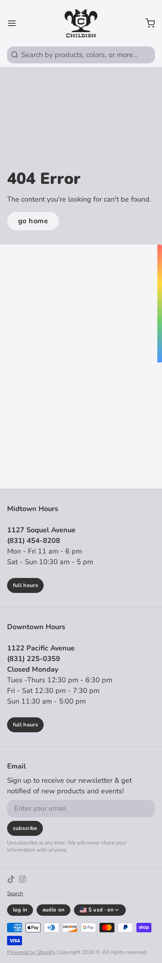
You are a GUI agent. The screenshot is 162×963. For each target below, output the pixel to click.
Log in (20, 909)
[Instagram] (22, 879)
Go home (33, 221)
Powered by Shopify (31, 952)
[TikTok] (11, 879)
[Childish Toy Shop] (80, 23)
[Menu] (15, 23)
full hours (25, 585)
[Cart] (146, 23)
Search (15, 893)
